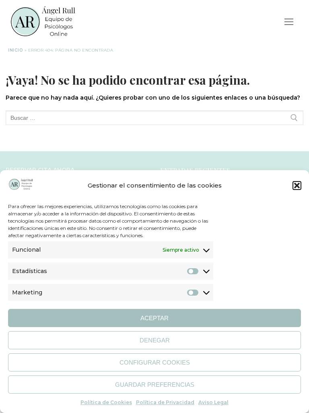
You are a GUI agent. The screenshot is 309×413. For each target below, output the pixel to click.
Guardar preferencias (154, 384)
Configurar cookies (154, 362)
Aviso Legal (213, 402)
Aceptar (154, 318)
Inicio (15, 50)
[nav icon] (289, 22)
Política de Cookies (106, 402)
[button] (297, 185)
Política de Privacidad (165, 402)
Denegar (155, 340)
